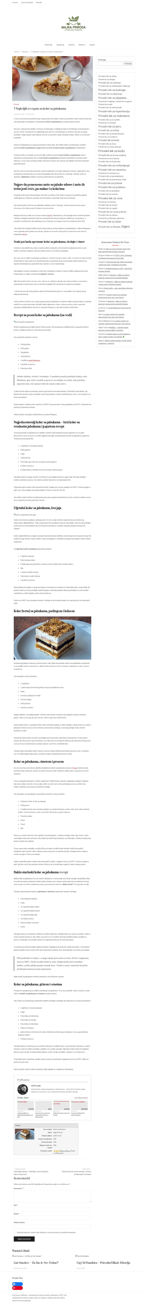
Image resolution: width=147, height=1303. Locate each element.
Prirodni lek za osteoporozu (108, 173)
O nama (15, 2)
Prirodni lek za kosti (108, 140)
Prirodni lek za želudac (109, 226)
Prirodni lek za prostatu (109, 191)
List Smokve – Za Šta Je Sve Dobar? (36, 1263)
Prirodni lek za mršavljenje (114, 165)
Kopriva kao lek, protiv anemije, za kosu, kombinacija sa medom (76, 1172)
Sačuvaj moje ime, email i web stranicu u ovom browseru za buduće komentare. (46, 1232)
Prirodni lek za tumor (108, 205)
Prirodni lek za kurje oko (109, 161)
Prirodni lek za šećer (109, 221)
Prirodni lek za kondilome (107, 137)
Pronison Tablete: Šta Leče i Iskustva (78, 1114)
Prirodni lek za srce (110, 198)
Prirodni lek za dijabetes (112, 97)
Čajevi (92, 45)
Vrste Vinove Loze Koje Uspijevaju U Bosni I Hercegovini (42, 1115)
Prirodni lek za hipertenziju (114, 111)
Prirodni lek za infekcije (107, 123)
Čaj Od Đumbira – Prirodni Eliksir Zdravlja (103, 1263)
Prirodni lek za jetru (109, 126)
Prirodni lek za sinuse (108, 194)
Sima (100, 341)
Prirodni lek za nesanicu (112, 169)
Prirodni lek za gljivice (124, 101)
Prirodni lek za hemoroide (110, 107)
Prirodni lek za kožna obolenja (109, 147)
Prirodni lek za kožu (111, 151)
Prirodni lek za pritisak (110, 183)
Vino (50, 1109)
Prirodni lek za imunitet (109, 119)
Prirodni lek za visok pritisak (112, 211)
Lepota (72, 45)
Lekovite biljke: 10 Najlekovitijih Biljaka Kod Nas (25, 1115)
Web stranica (19, 1222)
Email (16, 1214)
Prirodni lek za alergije (106, 79)
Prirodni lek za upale (107, 208)
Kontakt (39, 2)
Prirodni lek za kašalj (108, 130)
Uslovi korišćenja (27, 2)
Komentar (18, 1188)
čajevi (125, 226)
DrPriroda (31, 114)
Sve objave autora (81, 1098)
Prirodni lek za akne (107, 76)
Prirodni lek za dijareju (106, 101)
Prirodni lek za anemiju (109, 82)
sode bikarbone (34, 360)
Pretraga (102, 60)
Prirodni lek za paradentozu (111, 176)
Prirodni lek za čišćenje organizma (111, 218)
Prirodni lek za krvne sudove (112, 155)
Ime (16, 1205)
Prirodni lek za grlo (105, 104)
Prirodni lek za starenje (107, 202)
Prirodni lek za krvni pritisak (108, 158)
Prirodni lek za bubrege (112, 89)
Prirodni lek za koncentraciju (111, 133)
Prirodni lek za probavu (111, 187)
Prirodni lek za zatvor (108, 215)
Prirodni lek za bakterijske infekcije (114, 86)
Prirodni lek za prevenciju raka (112, 179)
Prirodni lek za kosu (107, 144)
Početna (48, 45)
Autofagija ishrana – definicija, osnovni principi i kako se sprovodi (31, 1172)
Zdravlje (60, 45)
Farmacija (84, 1109)
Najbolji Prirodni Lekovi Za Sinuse (61, 1114)
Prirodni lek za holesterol (113, 115)
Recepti (82, 45)
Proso (74, 768)
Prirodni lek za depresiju (110, 93)
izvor (49, 215)
